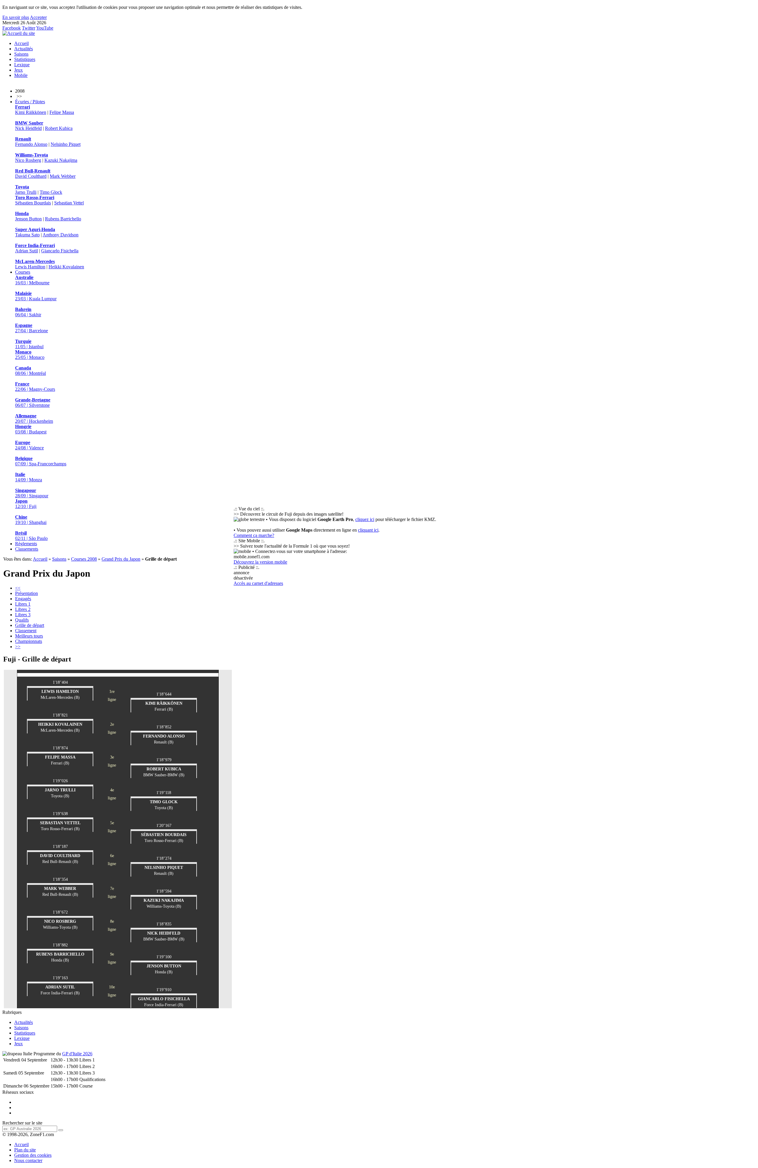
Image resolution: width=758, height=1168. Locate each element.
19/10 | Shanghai (30, 519)
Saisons (21, 54)
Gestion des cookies (33, 1155)
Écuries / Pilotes (30, 101)
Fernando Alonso (31, 144)
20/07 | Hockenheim (34, 418)
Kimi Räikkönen (30, 112)
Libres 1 (22, 603)
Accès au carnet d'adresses (258, 583)
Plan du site (25, 1149)
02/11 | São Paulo (31, 535)
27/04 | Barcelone (31, 328)
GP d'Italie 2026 (77, 1053)
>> (17, 646)
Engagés (23, 598)
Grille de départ (29, 625)
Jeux (18, 69)
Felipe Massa (61, 112)
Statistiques (24, 59)
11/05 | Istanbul (29, 344)
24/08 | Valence (29, 445)
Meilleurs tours (29, 635)
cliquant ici (368, 530)
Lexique (22, 64)
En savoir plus (15, 17)
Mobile (21, 75)
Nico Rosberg (28, 160)
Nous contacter (28, 1160)
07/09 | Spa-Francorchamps (40, 461)
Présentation (26, 593)
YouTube (44, 27)
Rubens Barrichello (63, 218)
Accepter (38, 17)
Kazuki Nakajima (60, 160)
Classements (26, 548)
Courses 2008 (84, 559)
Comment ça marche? (254, 535)
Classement (25, 630)
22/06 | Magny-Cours (35, 386)
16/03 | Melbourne (32, 280)
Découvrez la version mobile (260, 561)
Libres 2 (22, 609)
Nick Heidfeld (28, 128)
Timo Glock (51, 192)
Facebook (11, 27)
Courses (22, 272)
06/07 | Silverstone (32, 402)
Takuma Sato (27, 234)
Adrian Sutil (26, 250)
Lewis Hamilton (30, 266)
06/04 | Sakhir (28, 312)
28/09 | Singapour (31, 493)
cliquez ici (364, 519)
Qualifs (22, 619)
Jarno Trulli (25, 192)
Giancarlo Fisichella (59, 250)
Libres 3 (22, 614)
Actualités (23, 48)
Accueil (21, 43)
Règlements (26, 543)
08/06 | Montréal (30, 370)
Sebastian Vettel (69, 202)
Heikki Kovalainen (66, 266)
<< (17, 588)
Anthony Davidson (60, 234)
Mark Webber (63, 176)
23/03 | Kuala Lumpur (36, 296)
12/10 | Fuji (25, 504)
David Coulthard (30, 176)
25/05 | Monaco (29, 354)
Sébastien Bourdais (33, 202)
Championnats (28, 641)
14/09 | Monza (28, 477)
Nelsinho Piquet (66, 144)
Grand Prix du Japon (121, 559)
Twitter (28, 27)
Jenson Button (28, 218)
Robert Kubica (59, 128)
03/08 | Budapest (30, 429)
